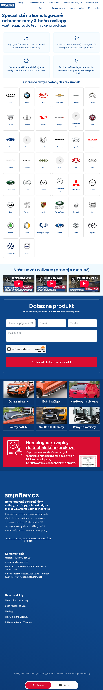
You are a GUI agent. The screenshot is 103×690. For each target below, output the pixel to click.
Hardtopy (9, 611)
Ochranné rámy (36, 2)
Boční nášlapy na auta (15, 606)
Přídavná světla (92, 2)
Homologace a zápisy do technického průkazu (50, 445)
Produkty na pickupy (71, 2)
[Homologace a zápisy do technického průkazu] (14, 447)
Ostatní (42, 8)
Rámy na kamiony (58, 8)
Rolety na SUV (19, 427)
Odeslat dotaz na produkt (51, 362)
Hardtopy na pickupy (84, 401)
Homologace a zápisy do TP (79, 8)
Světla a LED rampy (51, 427)
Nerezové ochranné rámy (16, 600)
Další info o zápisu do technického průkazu (51, 462)
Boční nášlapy (54, 2)
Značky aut (22, 2)
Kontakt (97, 8)
